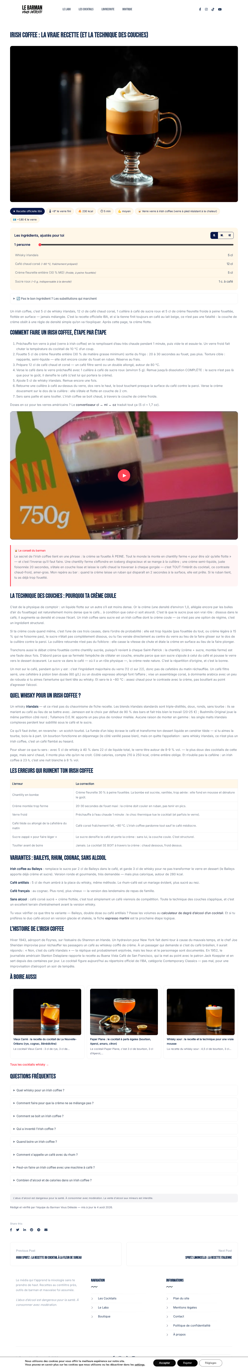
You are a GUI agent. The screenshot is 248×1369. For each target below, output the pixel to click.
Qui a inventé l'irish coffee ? (36, 1129)
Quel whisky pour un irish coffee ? (40, 1090)
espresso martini (117, 918)
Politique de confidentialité (191, 1325)
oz (230, 235)
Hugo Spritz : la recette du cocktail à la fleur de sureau (49, 1258)
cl (214, 235)
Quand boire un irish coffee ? (36, 1141)
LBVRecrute (108, 9)
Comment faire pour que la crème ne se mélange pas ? (55, 1103)
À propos (179, 1334)
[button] (124, 475)
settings (140, 1364)
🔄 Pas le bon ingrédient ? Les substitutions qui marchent (56, 298)
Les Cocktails (86, 9)
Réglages (210, 1363)
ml (222, 235)
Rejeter (187, 1363)
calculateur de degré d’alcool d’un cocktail (192, 913)
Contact (178, 1316)
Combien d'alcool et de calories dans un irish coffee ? (54, 1180)
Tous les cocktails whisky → (29, 1064)
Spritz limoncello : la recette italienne (208, 1258)
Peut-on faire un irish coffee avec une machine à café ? (55, 1167)
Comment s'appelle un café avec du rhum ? (47, 1154)
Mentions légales (185, 1307)
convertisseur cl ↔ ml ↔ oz (96, 405)
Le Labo (67, 9)
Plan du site (181, 1298)
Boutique (127, 9)
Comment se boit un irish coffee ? (40, 1116)
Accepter (164, 1363)
